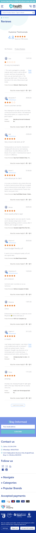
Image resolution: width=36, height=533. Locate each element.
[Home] (2, 17)
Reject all (15, 528)
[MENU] (2, 6)
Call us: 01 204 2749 (9, 446)
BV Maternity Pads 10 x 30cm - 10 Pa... (21, 358)
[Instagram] (3, 466)
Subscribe (18, 432)
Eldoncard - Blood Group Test (20, 85)
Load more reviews (18, 405)
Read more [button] (29, 71)
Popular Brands (12, 488)
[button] (18, 507)
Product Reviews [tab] (20, 49)
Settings (5, 528)
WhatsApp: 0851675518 (11, 450)
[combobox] (18, 12)
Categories (10, 482)
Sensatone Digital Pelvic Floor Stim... (22, 228)
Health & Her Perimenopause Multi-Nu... (21, 391)
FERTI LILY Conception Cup (20, 318)
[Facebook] (6, 466)
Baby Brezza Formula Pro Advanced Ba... (21, 120)
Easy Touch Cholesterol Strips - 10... (22, 158)
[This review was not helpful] (29, 91)
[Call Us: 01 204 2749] (30, 6)
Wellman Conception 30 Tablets (21, 289)
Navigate (8, 477)
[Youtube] (10, 466)
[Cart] (34, 6)
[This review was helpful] (26, 91)
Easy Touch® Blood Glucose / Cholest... (22, 194)
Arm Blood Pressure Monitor (20, 258)
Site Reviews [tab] (8, 49)
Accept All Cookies (28, 528)
